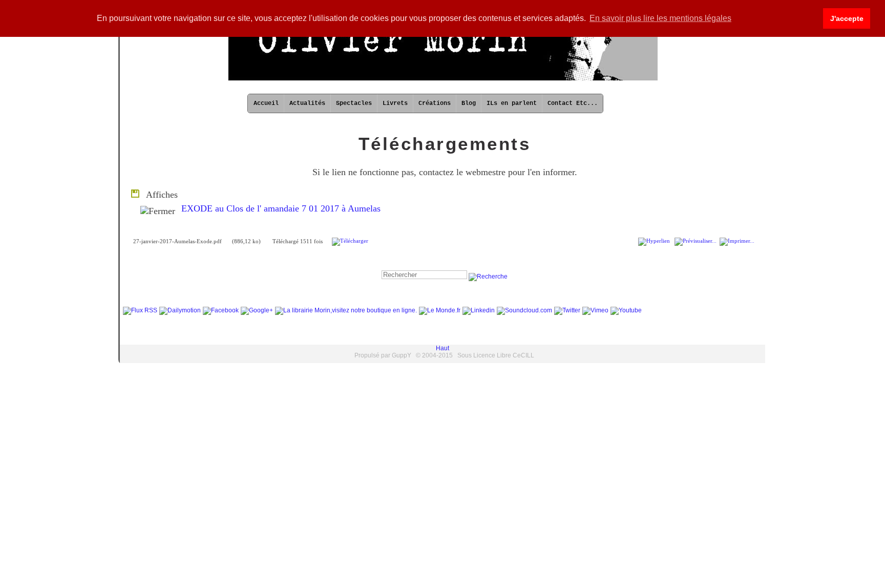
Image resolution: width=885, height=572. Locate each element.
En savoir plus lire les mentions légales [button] (660, 18)
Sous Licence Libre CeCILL (495, 355)
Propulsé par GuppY (383, 355)
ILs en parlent (512, 103)
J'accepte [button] (846, 18)
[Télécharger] (350, 241)
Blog (468, 103)
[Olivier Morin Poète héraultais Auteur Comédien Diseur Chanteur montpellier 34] (442, 79)
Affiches (159, 194)
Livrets (395, 103)
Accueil (266, 103)
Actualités (307, 103)
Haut (442, 348)
